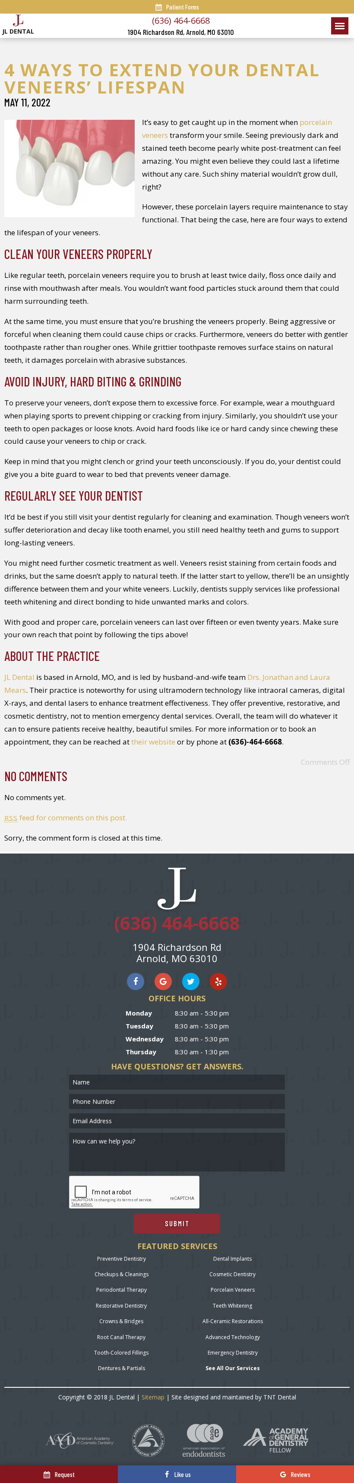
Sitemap (153, 1397)
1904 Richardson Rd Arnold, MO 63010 (177, 953)
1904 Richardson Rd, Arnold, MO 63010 (181, 32)
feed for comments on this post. (65, 818)
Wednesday (145, 1038)
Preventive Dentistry (121, 1258)
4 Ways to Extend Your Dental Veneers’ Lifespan (162, 78)
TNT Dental (279, 1397)
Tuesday (139, 1026)
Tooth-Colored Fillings (121, 1352)
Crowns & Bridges (121, 1321)
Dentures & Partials (121, 1368)
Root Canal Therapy (121, 1337)
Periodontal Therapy (121, 1289)
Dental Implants (232, 1258)
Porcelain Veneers (233, 1289)
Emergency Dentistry (233, 1352)
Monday (139, 1013)
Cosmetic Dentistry (232, 1274)
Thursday (141, 1051)
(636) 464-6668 (181, 20)
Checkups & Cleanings (122, 1274)
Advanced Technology (232, 1337)
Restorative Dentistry (121, 1305)
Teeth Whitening (232, 1305)
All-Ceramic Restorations (232, 1321)
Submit (177, 1223)
